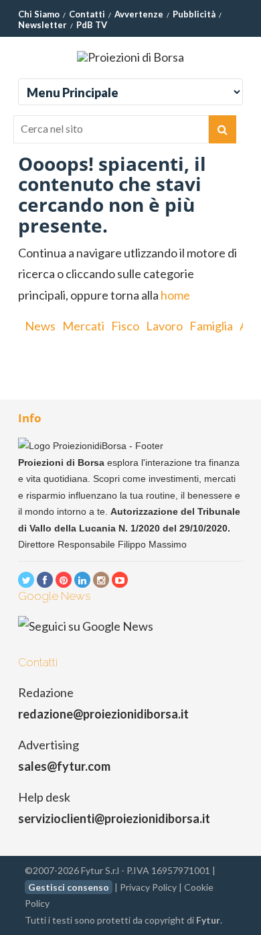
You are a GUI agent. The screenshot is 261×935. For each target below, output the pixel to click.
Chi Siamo (39, 14)
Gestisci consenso (68, 887)
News (40, 325)
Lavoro (164, 325)
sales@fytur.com (64, 766)
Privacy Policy (148, 887)
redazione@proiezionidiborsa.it (103, 713)
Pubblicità (194, 14)
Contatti (87, 14)
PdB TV (91, 24)
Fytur (208, 920)
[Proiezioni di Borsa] (130, 57)
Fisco (125, 325)
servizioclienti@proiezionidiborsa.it (114, 818)
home (175, 295)
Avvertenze (138, 14)
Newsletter (42, 24)
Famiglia (211, 325)
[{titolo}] (26, 580)
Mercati (83, 325)
